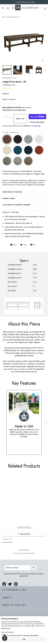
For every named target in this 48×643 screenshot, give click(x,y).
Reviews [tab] (6, 539)
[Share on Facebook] (4, 584)
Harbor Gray (17, 161)
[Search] (2, 8)
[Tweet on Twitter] (10, 584)
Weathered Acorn (7, 139)
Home (3, 17)
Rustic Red (39, 150)
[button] (4, 638)
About (7, 597)
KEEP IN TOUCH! (14, 605)
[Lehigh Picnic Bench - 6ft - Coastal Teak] (9, 499)
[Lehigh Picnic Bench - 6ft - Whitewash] (14, 499)
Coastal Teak (28, 139)
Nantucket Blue (17, 150)
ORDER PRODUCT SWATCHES (12, 192)
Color (10, 132)
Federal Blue (28, 150)
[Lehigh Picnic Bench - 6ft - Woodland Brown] (29, 499)
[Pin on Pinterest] (16, 584)
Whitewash (7, 150)
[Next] (45, 422)
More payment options (37, 122)
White (39, 139)
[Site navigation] (45, 8)
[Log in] (8, 8)
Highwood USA (9, 78)
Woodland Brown (28, 161)
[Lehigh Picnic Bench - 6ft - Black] (6, 499)
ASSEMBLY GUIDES (8, 199)
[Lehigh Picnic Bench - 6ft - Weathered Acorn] (3, 499)
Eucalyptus (7, 161)
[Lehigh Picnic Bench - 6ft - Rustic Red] (21, 499)
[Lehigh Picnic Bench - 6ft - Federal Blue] (19, 499)
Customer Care (14, 589)
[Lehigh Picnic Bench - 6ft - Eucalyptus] (24, 499)
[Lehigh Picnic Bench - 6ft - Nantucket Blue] (16, 499)
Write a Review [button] (25, 534)
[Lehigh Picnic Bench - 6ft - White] (11, 499)
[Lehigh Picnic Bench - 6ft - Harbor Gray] (26, 499)
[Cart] (13, 8)
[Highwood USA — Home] (26, 7)
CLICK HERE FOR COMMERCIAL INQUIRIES (16, 205)
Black (17, 139)
